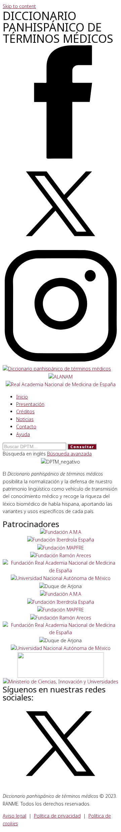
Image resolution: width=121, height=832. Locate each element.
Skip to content (19, 6)
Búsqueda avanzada (69, 453)
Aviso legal (14, 816)
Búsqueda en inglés (25, 453)
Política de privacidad (57, 816)
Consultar (82, 446)
